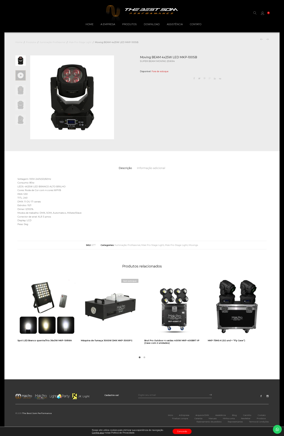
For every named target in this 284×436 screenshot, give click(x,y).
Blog (234, 415)
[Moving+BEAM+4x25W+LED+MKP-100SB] (199, 78)
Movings (193, 245)
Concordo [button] (182, 431)
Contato (195, 24)
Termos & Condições (259, 421)
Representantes (235, 421)
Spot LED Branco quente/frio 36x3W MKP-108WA (44, 340)
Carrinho (247, 415)
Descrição (125, 168)
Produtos (129, 24)
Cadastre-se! (111, 395)
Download (152, 24)
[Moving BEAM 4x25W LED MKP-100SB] (194, 78)
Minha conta (229, 418)
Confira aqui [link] (98, 432)
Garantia (198, 418)
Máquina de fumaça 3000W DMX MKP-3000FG (106, 340)
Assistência (175, 24)
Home (89, 24)
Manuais (213, 418)
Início (170, 415)
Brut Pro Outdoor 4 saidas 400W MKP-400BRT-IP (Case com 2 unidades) (171, 341)
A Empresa (108, 24)
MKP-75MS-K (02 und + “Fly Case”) (226, 340)
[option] (72, 97)
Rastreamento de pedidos (209, 421)
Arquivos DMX (202, 415)
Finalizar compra (180, 418)
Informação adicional (151, 168)
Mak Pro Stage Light (152, 245)
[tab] (125, 168)
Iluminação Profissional (127, 245)
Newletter (245, 418)
